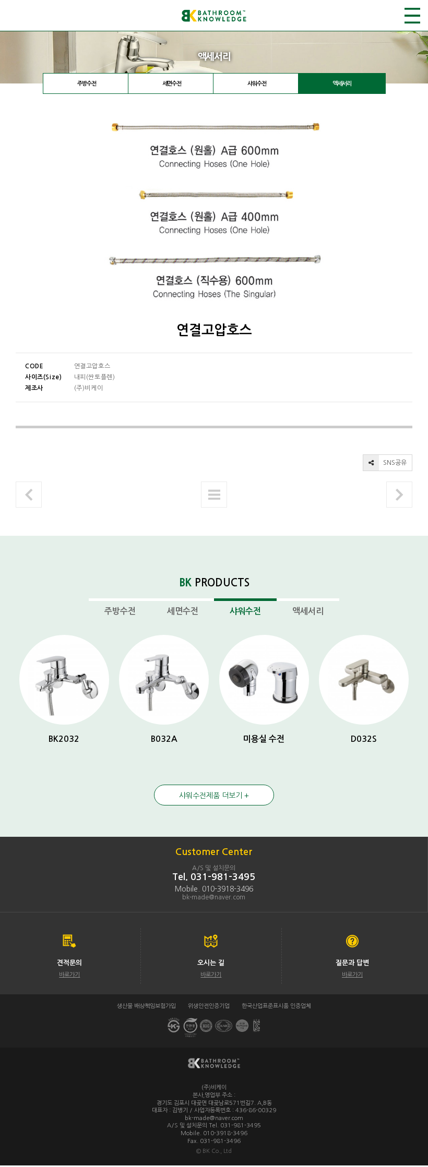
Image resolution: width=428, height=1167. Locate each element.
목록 (214, 495)
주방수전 (86, 84)
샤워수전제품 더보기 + (214, 795)
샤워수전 (256, 84)
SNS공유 (394, 463)
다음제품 (399, 495)
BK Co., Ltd (217, 1151)
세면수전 (171, 84)
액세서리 (341, 84)
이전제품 (29, 495)
